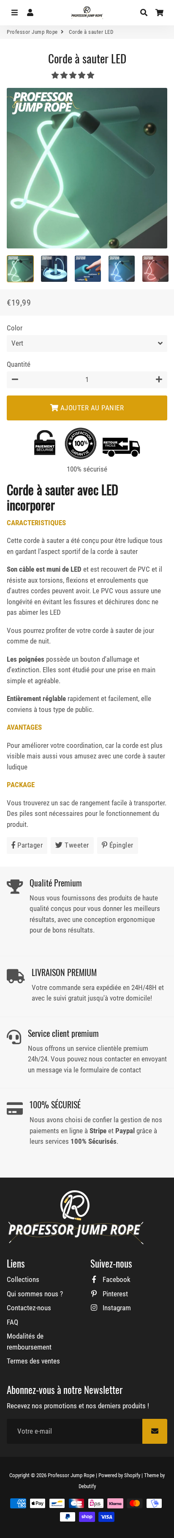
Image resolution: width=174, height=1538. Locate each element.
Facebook (115, 1279)
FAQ (12, 1322)
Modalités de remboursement (29, 1341)
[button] (74, 75)
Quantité (18, 364)
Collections (23, 1279)
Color (14, 328)
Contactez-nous (29, 1307)
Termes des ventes (33, 1361)
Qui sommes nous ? (35, 1294)
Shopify (132, 1475)
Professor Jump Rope (32, 32)
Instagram (116, 1307)
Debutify (87, 1486)
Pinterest (114, 1294)
